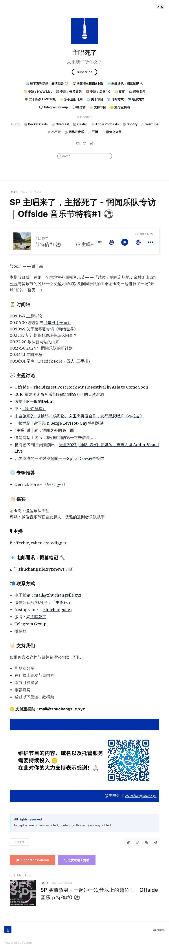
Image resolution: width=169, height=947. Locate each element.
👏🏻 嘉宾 (119, 91)
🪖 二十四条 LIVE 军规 (40, 99)
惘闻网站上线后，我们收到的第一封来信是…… (55, 437)
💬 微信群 (79, 107)
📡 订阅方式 (115, 99)
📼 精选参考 (137, 91)
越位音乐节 (31, 517)
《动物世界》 (66, 329)
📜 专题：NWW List (38, 91)
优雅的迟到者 (77, 517)
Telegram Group (30, 623)
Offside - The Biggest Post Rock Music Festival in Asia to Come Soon (81, 387)
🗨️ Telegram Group (53, 107)
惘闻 (29, 510)
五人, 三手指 (77, 361)
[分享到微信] (146, 842)
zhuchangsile (56, 609)
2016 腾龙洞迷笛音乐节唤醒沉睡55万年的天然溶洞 (59, 394)
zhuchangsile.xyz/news (41, 569)
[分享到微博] (137, 842)
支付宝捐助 (25, 709)
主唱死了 (84, 52)
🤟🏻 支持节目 (97, 107)
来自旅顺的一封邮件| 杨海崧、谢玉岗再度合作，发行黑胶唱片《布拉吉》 (79, 415)
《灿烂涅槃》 (34, 408)
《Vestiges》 (55, 484)
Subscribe (84, 72)
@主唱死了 (36, 616)
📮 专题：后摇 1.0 (98, 91)
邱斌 (14, 517)
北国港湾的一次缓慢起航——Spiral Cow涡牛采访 (59, 458)
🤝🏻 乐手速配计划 (71, 99)
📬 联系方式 (136, 99)
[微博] (91, 143)
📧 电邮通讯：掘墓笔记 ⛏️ (125, 83)
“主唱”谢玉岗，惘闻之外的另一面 (44, 430)
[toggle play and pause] (124, 242)
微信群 (20, 631)
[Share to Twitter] (128, 842)
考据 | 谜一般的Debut (34, 401)
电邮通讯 (26, 557)
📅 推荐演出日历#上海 (87, 83)
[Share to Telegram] (155, 842)
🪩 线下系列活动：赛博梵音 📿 (47, 83)
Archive (159, 930)
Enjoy (19, 842)
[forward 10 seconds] (138, 242)
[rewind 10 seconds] (111, 242)
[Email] (77, 143)
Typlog (27, 942)
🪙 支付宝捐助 (120, 107)
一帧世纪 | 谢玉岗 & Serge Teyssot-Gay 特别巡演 (59, 423)
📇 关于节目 (94, 99)
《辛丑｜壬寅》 (57, 322)
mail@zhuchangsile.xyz (57, 595)
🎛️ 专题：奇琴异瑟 (69, 91)
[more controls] (151, 242)
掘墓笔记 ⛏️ (52, 557)
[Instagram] (84, 143)
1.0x (99, 242)
